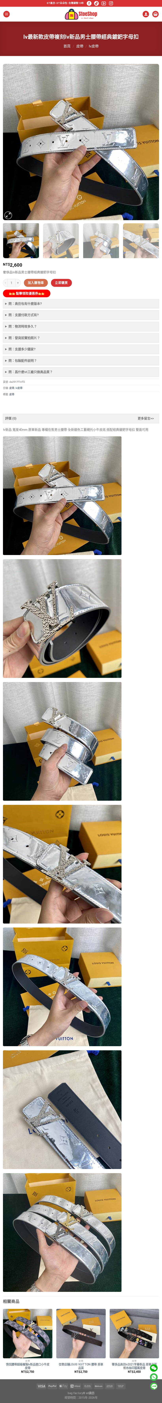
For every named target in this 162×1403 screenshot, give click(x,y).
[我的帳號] (146, 14)
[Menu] (6, 14)
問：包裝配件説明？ (22, 361)
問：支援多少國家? (22, 349)
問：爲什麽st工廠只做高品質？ (30, 372)
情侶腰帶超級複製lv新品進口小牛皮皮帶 (27, 1366)
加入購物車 (36, 283)
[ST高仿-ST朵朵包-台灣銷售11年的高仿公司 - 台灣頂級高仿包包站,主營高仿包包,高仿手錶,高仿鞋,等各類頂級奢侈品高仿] (81, 14)
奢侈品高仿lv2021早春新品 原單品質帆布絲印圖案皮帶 (134, 1366)
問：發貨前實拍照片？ (24, 338)
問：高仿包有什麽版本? (25, 304)
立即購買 (61, 283)
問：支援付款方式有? (23, 315)
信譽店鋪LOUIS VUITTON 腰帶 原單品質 (81, 1366)
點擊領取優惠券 (26, 293)
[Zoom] (8, 215)
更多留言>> (146, 418)
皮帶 (79, 46)
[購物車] (155, 14)
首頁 (67, 46)
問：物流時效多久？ (22, 326)
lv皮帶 (94, 46)
